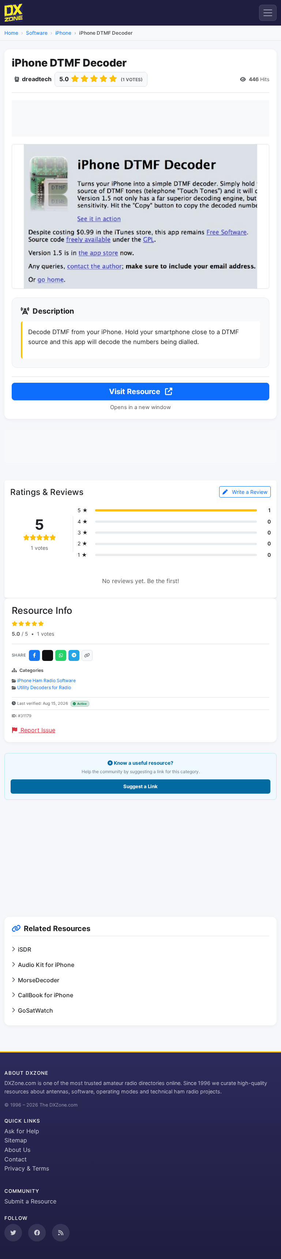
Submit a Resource (30, 1201)
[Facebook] (34, 655)
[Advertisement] (140, 118)
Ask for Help (21, 1131)
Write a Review (249, 492)
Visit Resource (135, 391)
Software (37, 33)
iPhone (63, 33)
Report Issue (37, 730)
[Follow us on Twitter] (13, 1232)
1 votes (45, 634)
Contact (15, 1159)
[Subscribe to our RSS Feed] (61, 1232)
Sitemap (15, 1140)
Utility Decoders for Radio (44, 687)
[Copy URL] (87, 655)
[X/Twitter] (47, 655)
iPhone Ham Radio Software (46, 680)
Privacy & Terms (26, 1168)
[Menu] (268, 13)
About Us (17, 1149)
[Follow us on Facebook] (37, 1232)
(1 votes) (132, 79)
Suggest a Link (140, 786)
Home (11, 33)
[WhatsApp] (60, 655)
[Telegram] (73, 655)
